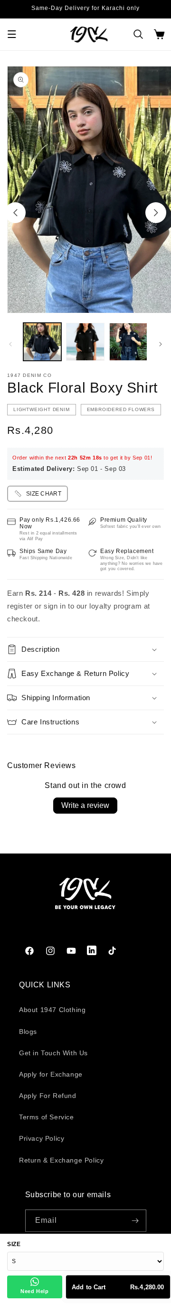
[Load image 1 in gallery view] (42, 342)
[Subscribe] (135, 1221)
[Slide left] (15, 212)
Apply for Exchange (51, 1074)
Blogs (28, 1031)
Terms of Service (46, 1117)
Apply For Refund (47, 1095)
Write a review (85, 805)
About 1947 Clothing (52, 1009)
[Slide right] (155, 212)
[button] (11, 34)
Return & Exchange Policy (61, 1160)
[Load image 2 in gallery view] (85, 342)
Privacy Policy (41, 1138)
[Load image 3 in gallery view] (128, 342)
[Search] (138, 34)
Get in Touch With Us (53, 1053)
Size (13, 1244)
